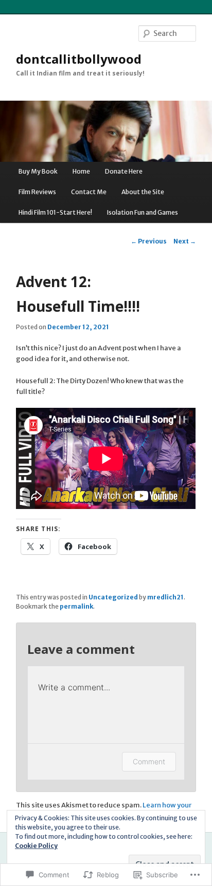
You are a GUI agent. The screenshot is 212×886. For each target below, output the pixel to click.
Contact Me (89, 192)
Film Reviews (37, 192)
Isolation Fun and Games (142, 212)
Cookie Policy (36, 846)
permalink (76, 606)
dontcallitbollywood (79, 58)
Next (184, 241)
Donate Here (124, 171)
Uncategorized (113, 597)
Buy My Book (38, 171)
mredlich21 (165, 597)
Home (81, 171)
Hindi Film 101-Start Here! (55, 212)
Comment (149, 761)
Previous (149, 241)
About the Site (142, 192)
